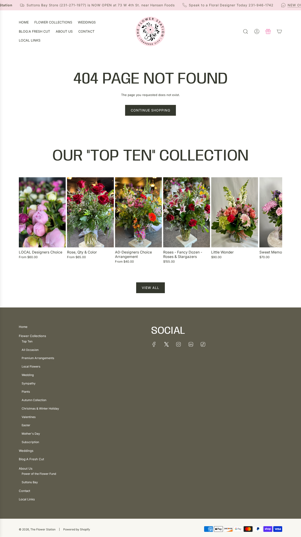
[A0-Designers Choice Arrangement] (138, 212)
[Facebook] (154, 344)
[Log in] (256, 31)
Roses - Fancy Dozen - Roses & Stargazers (182, 254)
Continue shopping (150, 110)
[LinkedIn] (190, 344)
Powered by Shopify (76, 529)
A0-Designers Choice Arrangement (133, 254)
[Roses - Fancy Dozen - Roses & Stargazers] (186, 212)
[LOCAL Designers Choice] (42, 212)
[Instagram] (178, 344)
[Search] (245, 31)
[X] (166, 344)
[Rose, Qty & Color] (90, 212)
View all (150, 288)
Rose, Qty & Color (82, 252)
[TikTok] (203, 344)
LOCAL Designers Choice (40, 252)
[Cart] (279, 31)
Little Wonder (222, 252)
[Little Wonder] (234, 212)
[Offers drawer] (268, 31)
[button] (24, 223)
